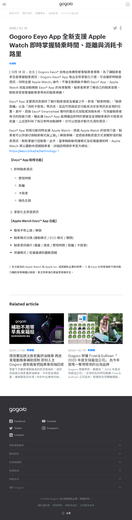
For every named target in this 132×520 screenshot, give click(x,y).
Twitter (18, 428)
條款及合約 (71, 505)
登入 (127, 4)
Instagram (52, 428)
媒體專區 (40, 13)
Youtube (51, 421)
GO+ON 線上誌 (70, 13)
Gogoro (66, 4)
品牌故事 (53, 13)
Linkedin (19, 435)
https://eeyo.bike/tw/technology (33, 150)
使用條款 (57, 505)
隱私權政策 (44, 505)
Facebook (19, 421)
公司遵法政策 (87, 505)
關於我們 (27, 13)
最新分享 (14, 13)
